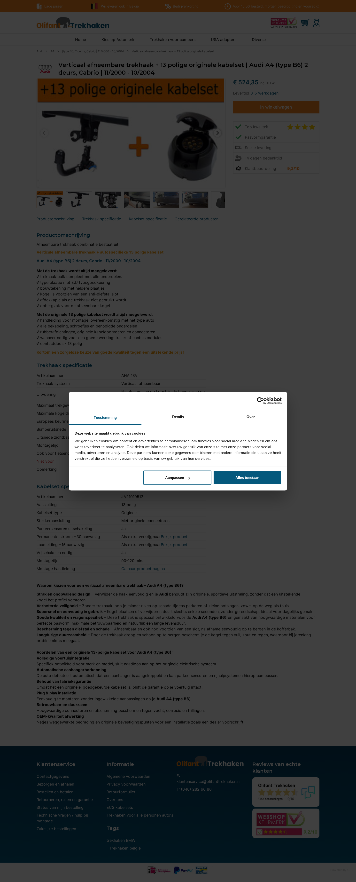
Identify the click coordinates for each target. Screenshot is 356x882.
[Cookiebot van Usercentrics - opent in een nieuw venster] (260, 401)
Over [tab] (251, 416)
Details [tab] (178, 416)
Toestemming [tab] (105, 417)
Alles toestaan (247, 478)
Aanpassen (174, 478)
